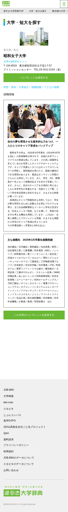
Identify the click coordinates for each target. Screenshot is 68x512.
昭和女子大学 (14, 56)
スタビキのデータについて (18, 464)
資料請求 (8, 439)
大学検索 (8, 396)
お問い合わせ (11, 470)
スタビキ (8, 408)
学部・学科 (9, 87)
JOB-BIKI (8, 389)
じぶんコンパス (12, 415)
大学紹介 (24, 87)
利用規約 (8, 451)
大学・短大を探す (38, 11)
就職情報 (36, 87)
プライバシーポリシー (16, 445)
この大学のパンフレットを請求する (34, 315)
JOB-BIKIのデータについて (18, 457)
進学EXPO (9, 420)
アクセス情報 (51, 87)
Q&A (6, 433)
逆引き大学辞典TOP (13, 11)
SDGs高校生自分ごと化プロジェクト (24, 427)
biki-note (8, 402)
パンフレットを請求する (34, 77)
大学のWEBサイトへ (15, 61)
